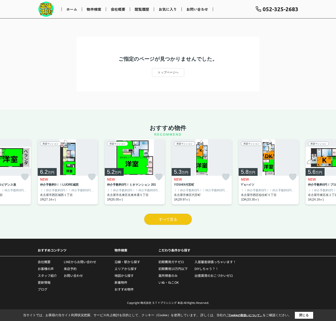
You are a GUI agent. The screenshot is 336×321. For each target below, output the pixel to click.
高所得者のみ (168, 275)
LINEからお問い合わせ (80, 261)
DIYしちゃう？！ (207, 268)
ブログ (42, 289)
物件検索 (94, 9)
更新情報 (44, 282)
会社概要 (118, 9)
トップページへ (168, 72)
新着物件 (121, 282)
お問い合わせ (197, 9)
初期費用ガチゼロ (171, 261)
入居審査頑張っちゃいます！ (215, 261)
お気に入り (168, 9)
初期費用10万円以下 (173, 268)
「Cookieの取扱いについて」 (244, 315)
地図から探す (124, 275)
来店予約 (70, 268)
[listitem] (67, 172)
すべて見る (168, 219)
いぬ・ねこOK (168, 282)
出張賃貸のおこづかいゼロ (214, 275)
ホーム (71, 9)
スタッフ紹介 (47, 275)
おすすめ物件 (124, 289)
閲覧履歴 (142, 9)
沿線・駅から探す (127, 261)
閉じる (304, 315)
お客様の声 (46, 268)
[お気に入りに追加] (25, 177)
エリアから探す (126, 268)
